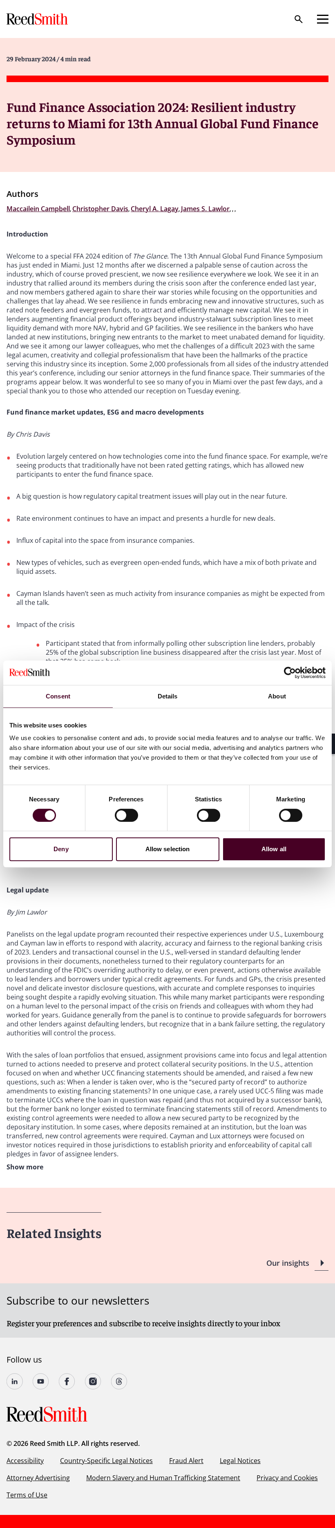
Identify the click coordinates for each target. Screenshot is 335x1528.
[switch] (126, 815)
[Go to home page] (38, 19)
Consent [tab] (58, 696)
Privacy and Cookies (287, 1477)
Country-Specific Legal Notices (106, 1460)
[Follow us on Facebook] (67, 1381)
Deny (61, 848)
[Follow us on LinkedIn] (15, 1381)
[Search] (298, 19)
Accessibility (25, 1460)
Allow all (273, 848)
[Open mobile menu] (322, 19)
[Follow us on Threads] (119, 1381)
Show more (25, 1166)
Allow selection (167, 848)
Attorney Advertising (38, 1477)
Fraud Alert (186, 1460)
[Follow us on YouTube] (41, 1381)
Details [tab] (168, 696)
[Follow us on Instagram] (93, 1381)
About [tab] (277, 696)
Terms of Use (27, 1494)
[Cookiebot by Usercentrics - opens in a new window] (290, 673)
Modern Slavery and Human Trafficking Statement (163, 1477)
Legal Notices (240, 1460)
